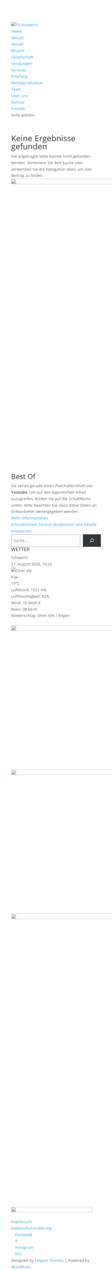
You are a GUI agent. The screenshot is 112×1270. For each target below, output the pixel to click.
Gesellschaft (22, 57)
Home (16, 31)
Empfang (19, 76)
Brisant (17, 50)
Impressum (21, 1221)
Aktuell (17, 37)
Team (16, 89)
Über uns (19, 95)
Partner (18, 102)
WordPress (21, 1266)
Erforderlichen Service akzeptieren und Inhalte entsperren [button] (54, 528)
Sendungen (21, 63)
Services (18, 70)
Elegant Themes (49, 1260)
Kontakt (18, 108)
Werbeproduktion (27, 82)
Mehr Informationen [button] (29, 518)
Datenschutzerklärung (31, 1228)
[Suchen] (92, 540)
